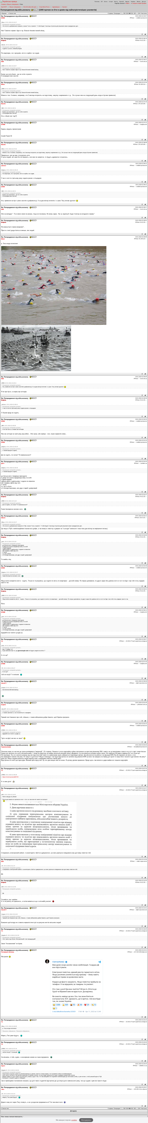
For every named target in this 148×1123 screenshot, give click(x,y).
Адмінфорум (56, 7)
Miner (3, 84)
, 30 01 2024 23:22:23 (8, 1093)
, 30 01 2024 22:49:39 (10, 446)
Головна (3, 4)
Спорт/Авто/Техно (44, 7)
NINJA (3, 518)
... (122, 13)
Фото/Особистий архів (29, 7)
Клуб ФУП (4, 7)
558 (124, 13)
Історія (111, 1)
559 (127, 13)
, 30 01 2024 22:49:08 (9, 1026)
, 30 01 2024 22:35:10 (10, 687)
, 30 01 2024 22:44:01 (10, 1070)
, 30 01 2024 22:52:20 (9, 541)
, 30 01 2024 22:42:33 (9, 44)
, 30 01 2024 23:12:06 (9, 886)
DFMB (3, 124)
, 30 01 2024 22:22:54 (10, 935)
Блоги (105, 1)
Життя (116, 1)
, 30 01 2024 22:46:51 (9, 108)
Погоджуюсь (86, 1120)
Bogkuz (3, 40)
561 (132, 13)
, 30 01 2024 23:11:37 (8, 865)
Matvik (3, 104)
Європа (127, 1)
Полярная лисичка (7, 952)
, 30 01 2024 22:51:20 (9, 501)
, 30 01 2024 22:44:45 (10, 709)
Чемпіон (133, 1)
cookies (74, 1120)
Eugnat (3, 704)
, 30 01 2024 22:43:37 (9, 22)
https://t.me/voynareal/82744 (10, 777)
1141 (139, 13)
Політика (97, 1)
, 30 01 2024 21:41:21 (9, 645)
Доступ (144, 1)
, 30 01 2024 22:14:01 (9, 794)
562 (135, 13)
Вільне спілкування (12, 4)
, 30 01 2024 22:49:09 (9, 425)
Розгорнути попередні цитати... (12, 24)
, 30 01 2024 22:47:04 (9, 149)
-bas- (3, 1089)
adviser (3, 165)
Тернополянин (6, 747)
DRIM (3, 18)
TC (2, 641)
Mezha (138, 1)
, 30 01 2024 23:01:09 (10, 914)
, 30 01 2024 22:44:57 (9, 66)
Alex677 (4, 683)
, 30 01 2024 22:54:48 (9, 595)
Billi (2, 861)
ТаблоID (121, 1)
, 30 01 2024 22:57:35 (9, 1048)
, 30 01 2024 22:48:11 (9, 383)
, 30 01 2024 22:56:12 (9, 730)
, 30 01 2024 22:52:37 (10, 572)
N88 (2, 61)
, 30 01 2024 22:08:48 (9, 774)
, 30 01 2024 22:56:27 (8, 668)
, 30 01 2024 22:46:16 (10, 170)
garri (2, 463)
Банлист (64, 7)
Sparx (3, 1066)
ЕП (102, 1)
